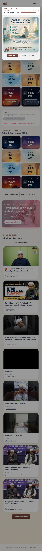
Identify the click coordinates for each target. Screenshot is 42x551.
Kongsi (22, 54)
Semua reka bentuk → (28, 11)
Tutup (30, 54)
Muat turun (12, 54)
